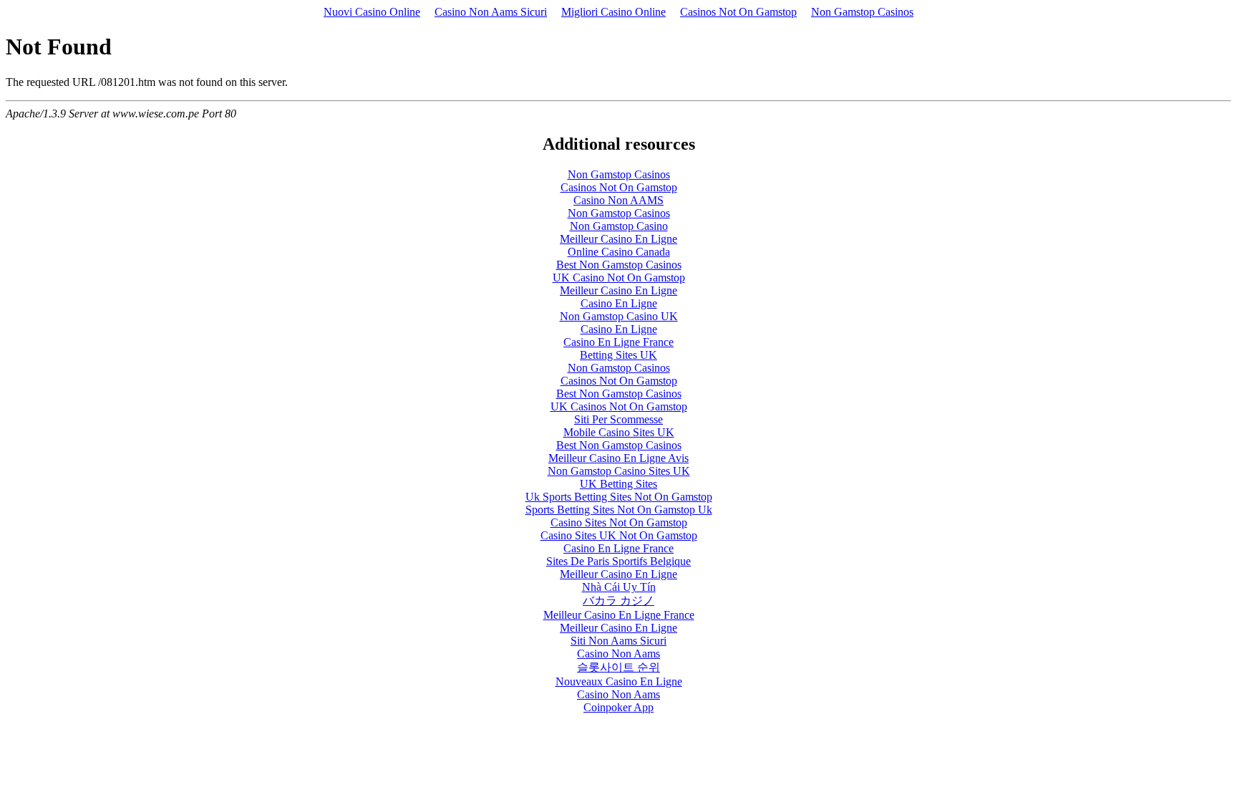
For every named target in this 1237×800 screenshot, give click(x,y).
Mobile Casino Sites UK (618, 432)
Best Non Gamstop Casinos (618, 265)
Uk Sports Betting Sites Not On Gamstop (618, 497)
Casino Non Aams (618, 653)
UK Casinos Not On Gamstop (618, 406)
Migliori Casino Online (613, 12)
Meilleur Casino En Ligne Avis (618, 458)
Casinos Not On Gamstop (738, 12)
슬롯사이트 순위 (618, 667)
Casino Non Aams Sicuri (491, 12)
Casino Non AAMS (618, 200)
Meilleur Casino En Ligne (618, 239)
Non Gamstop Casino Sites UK (619, 471)
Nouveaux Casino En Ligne (619, 681)
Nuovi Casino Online (372, 12)
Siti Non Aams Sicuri (618, 641)
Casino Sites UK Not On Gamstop (618, 535)
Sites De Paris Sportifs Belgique (618, 561)
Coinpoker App (618, 707)
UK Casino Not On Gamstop (619, 277)
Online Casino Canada (619, 252)
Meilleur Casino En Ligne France (618, 615)
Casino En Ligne (619, 303)
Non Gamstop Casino (619, 226)
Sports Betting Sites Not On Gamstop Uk (618, 509)
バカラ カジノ (618, 600)
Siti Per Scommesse (618, 419)
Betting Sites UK (618, 355)
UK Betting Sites (618, 484)
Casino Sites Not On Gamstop (618, 522)
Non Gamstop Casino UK (619, 316)
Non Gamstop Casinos (862, 12)
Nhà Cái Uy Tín (619, 587)
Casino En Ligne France (618, 342)
